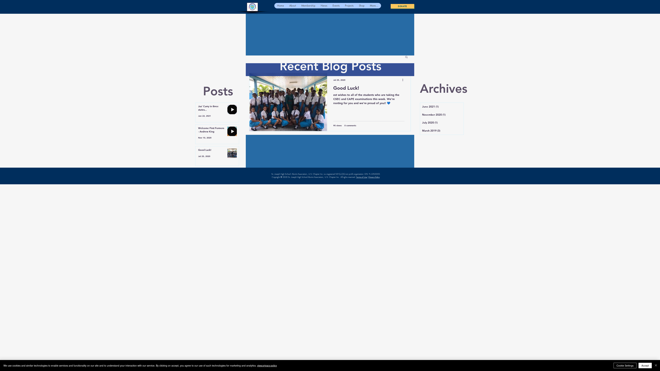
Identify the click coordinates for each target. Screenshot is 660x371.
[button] (406, 57)
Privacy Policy (374, 177)
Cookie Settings (625, 365)
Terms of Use (361, 177)
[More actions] (404, 80)
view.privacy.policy (267, 365)
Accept (645, 365)
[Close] (656, 365)
